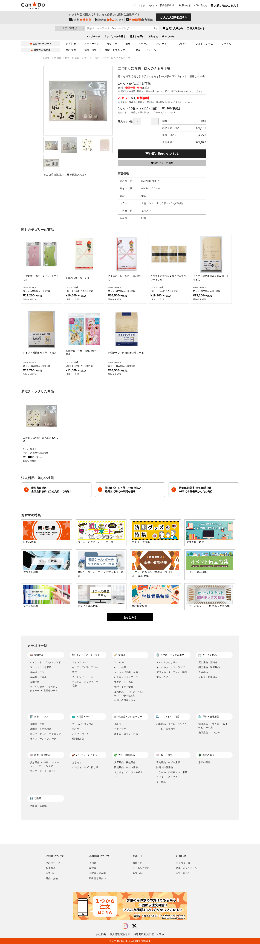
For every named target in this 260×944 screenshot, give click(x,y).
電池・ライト (163, 677)
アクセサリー (121, 729)
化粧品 (117, 724)
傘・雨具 (161, 782)
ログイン (152, 5)
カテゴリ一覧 (183, 863)
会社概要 (101, 934)
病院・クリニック (115, 50)
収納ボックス (37, 672)
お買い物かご (183, 873)
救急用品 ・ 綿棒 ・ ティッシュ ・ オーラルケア (44, 764)
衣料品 (75, 729)
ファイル (226, 43)
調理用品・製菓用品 (209, 667)
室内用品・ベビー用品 (168, 762)
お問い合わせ (200, 5)
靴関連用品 (78, 738)
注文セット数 (125, 121)
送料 (83, 20)
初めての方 (168, 36)
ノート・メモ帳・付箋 (126, 672)
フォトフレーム (204, 43)
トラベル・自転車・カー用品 (171, 772)
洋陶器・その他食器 (40, 729)
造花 (74, 672)
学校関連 (71, 50)
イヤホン (143, 43)
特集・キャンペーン (186, 868)
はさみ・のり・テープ (126, 677)
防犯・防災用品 (164, 767)
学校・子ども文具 (123, 687)
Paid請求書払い (97, 878)
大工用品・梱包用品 (125, 762)
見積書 (92, 863)
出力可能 (141, 20)
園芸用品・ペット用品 (126, 767)
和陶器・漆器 (37, 724)
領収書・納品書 (97, 873)
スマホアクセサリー (167, 662)
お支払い (51, 873)
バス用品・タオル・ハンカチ (171, 724)
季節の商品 (204, 762)
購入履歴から (197, 28)
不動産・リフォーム (144, 50)
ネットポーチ (91, 43)
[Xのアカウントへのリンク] (134, 926)
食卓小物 (203, 672)
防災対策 (71, 43)
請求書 (92, 868)
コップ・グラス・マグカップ (45, 734)
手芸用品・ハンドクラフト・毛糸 (87, 684)
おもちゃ (77, 762)
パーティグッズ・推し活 (85, 767)
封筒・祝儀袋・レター (77, 58)
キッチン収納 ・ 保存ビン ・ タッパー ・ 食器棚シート (45, 689)
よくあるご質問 (141, 868)
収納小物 (35, 682)
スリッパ (182, 43)
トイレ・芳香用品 (165, 729)
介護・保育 (90, 50)
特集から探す (137, 36)
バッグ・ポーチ (80, 734)
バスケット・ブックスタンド (45, 662)
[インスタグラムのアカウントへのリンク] (125, 926)
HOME (47, 58)
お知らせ (153, 36)
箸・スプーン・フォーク (43, 738)
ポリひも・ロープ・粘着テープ (129, 774)
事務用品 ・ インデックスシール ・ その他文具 (129, 694)
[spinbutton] (146, 121)
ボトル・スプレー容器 (126, 734)
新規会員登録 (167, 5)
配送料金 (51, 868)
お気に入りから (174, 28)
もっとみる (130, 617)
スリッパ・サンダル (83, 724)
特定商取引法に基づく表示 (149, 934)
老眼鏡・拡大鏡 (38, 805)
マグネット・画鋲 (123, 682)
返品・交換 (52, 878)
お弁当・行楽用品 (207, 677)
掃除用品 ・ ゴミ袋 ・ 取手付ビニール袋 (213, 726)
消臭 (128, 43)
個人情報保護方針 (120, 934)
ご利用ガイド (184, 5)
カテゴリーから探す (115, 36)
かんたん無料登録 (172, 17)
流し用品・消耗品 (207, 662)
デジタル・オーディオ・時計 (171, 672)
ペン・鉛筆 (120, 667)
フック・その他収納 (40, 667)
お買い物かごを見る (226, 5)
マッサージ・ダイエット (43, 771)
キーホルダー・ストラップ (170, 667)
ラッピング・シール (83, 677)
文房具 (58, 58)
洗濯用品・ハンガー (209, 732)
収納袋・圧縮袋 (38, 677)
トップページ (93, 36)
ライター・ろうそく (167, 777)
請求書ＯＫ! (110, 20)
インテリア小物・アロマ (85, 667)
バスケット (163, 43)
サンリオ (112, 43)
